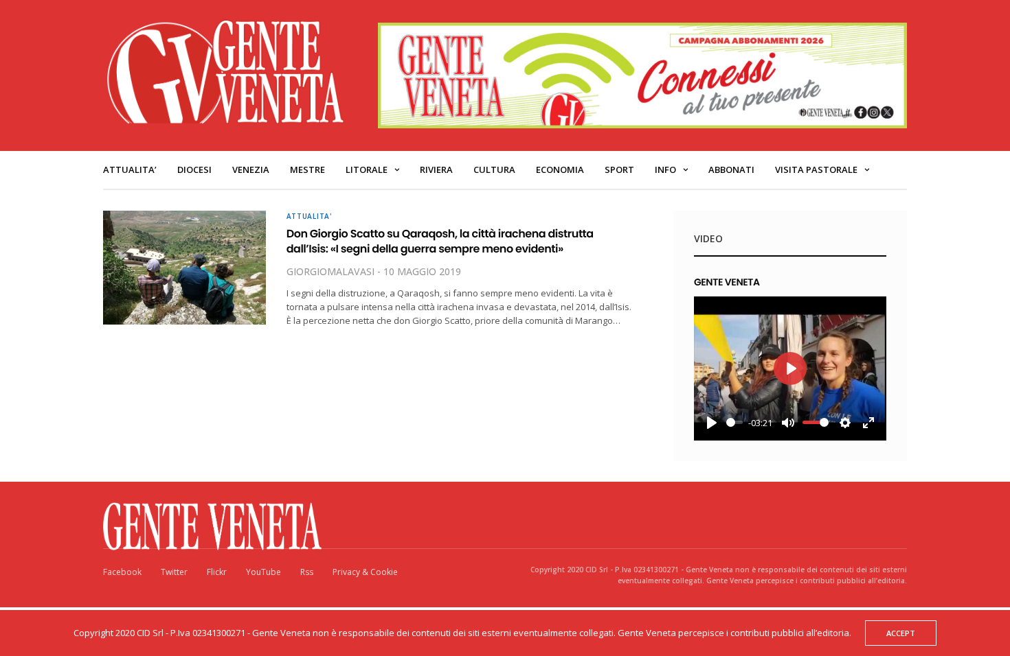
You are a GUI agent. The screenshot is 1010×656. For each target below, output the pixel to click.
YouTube (263, 572)
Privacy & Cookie (365, 572)
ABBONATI (731, 169)
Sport (619, 169)
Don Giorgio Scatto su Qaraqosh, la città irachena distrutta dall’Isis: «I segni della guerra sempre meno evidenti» (440, 241)
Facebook (122, 572)
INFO (665, 169)
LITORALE (367, 169)
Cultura (494, 169)
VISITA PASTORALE (816, 169)
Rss (306, 572)
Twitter (174, 572)
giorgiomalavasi (330, 271)
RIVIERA (436, 169)
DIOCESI (194, 169)
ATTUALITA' (309, 216)
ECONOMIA (560, 169)
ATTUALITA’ (130, 169)
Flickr (217, 572)
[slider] (734, 422)
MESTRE (307, 169)
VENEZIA (250, 169)
